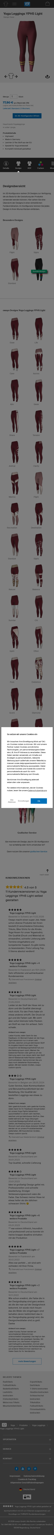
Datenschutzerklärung (37, 790)
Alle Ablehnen (12, 801)
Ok (39, 801)
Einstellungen (23, 801)
